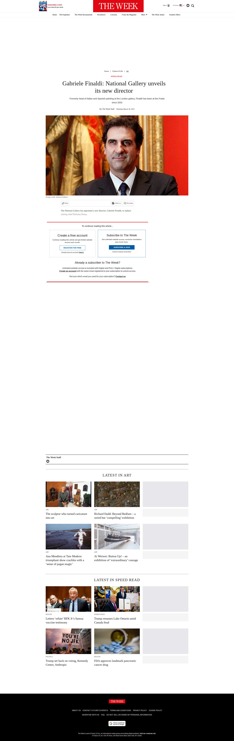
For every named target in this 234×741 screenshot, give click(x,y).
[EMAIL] (48, 461)
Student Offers (174, 15)
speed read (116, 76)
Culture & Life (117, 71)
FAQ (103, 715)
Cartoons (113, 15)
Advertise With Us (90, 715)
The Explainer (64, 15)
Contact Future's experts (95, 710)
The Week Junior (158, 15)
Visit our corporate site (148, 733)
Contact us (121, 276)
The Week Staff (108, 109)
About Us (76, 710)
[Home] (54, 15)
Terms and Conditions (120, 710)
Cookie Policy (155, 710)
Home (106, 71)
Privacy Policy (140, 710)
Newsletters (101, 15)
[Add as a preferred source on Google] (117, 723)
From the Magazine (129, 15)
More (143, 15)
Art (127, 71)
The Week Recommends (83, 15)
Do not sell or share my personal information (129, 715)
